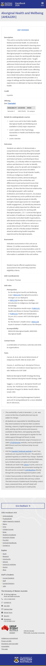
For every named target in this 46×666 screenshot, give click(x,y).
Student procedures (9, 535)
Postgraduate (7, 519)
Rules (4, 532)
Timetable (11, 103)
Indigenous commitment (9, 638)
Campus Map (8, 609)
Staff (4, 581)
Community (7, 559)
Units (4, 527)
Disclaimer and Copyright (9, 644)
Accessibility (5, 646)
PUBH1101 (36, 308)
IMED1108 (35, 322)
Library (26, 464)
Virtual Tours (8, 612)
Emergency (7, 619)
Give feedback (22, 505)
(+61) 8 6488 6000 (9, 599)
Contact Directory (8, 583)
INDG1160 (13, 300)
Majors (5, 524)
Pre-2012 (5, 540)
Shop (4, 570)
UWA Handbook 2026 (9, 512)
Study (5, 554)
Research (6, 556)
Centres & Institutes (9, 564)
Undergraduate (8, 516)
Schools (5, 562)
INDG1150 (17, 295)
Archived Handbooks (10, 543)
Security (6, 616)
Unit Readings (30, 470)
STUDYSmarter (15, 442)
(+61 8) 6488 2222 (9, 621)
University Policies (9, 537)
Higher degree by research (11, 521)
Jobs (4, 586)
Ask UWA (7, 606)
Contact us (6, 545)
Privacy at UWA (6, 641)
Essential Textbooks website (21, 451)
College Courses (8, 529)
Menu (42, 5)
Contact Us (7, 602)
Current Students (8, 578)
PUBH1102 (14, 314)
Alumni (5, 567)
